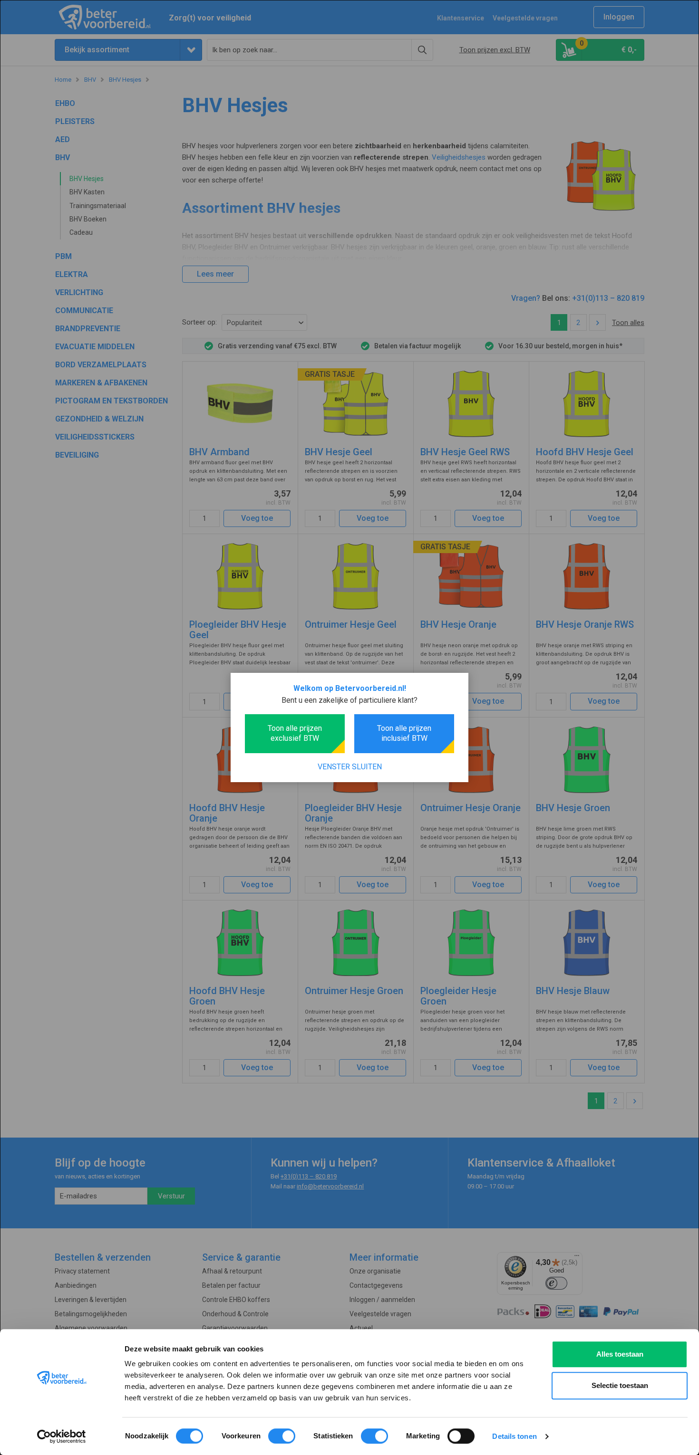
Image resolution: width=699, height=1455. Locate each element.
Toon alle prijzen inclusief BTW (404, 733)
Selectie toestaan (620, 1385)
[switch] (281, 1436)
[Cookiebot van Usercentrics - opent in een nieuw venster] (61, 1436)
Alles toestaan (619, 1354)
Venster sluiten (350, 766)
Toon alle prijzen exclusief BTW (295, 733)
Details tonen (514, 1436)
